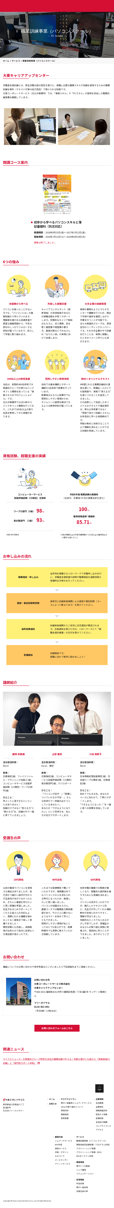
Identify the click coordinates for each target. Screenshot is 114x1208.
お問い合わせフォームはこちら (57, 1028)
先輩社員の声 (82, 1191)
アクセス (99, 1129)
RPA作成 (58, 1144)
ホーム (6, 60)
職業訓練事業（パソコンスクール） (91, 1140)
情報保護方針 (101, 1110)
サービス (16, 60)
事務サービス (60, 1148)
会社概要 (99, 1102)
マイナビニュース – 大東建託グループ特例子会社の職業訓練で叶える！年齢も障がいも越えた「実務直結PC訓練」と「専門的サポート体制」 (56, 1061)
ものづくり (60, 1156)
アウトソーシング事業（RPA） (89, 1152)
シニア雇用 (81, 1169)
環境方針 (65, 1110)
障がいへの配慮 (83, 1166)
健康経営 (65, 1114)
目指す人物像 (101, 1114)
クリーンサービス (62, 1163)
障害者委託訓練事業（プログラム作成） (93, 1144)
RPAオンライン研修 (84, 1156)
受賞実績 (65, 1118)
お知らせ (53, 1103)
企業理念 (99, 1106)
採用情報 (80, 1179)
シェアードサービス (63, 1140)
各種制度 (99, 1118)
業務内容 (59, 1136)
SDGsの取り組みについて (72, 1106)
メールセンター (61, 1159)
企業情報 (99, 1099)
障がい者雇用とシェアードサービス (76, 1102)
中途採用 (80, 1183)
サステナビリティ (68, 1099)
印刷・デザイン (61, 1152)
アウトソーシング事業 (86, 1148)
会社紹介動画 (101, 1122)
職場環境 (80, 1162)
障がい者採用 (82, 1187)
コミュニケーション (85, 1173)
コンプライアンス (103, 1125)
